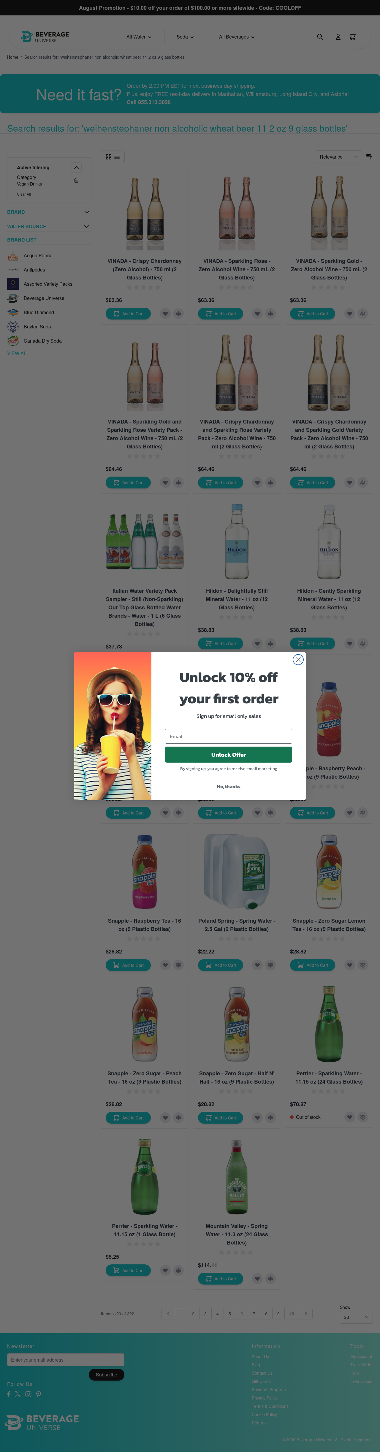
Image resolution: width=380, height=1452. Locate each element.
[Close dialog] (298, 659)
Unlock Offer (228, 754)
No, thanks (228, 786)
